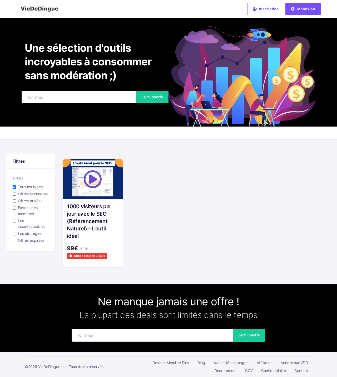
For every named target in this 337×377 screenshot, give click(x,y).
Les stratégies (30, 233)
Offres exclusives (33, 194)
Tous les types (30, 187)
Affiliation (264, 362)
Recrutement (226, 370)
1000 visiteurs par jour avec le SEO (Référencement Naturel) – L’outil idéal (89, 221)
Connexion (305, 9)
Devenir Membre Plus (170, 362)
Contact (301, 370)
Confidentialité (273, 370)
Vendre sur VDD (294, 362)
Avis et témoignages (231, 362)
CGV (249, 370)
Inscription (268, 9)
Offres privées (30, 201)
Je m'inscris (152, 97)
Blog (201, 362)
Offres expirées (31, 240)
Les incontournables (31, 223)
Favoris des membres (28, 210)
